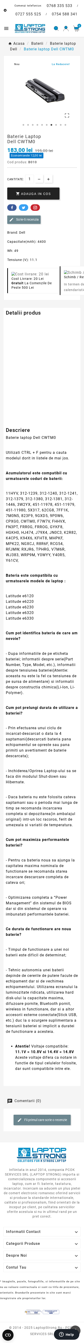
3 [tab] (32, 125)
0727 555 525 (28, 14)
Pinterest (35, 207)
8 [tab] (56, 125)
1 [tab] (23, 125)
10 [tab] (65, 125)
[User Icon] (66, 28)
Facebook (12, 207)
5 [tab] (42, 125)
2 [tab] (28, 125)
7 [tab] (51, 125)
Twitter (23, 207)
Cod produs (16, 322)
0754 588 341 (64, 14)
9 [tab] (60, 125)
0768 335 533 (59, 5)
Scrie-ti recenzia (27, 219)
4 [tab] (37, 125)
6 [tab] (46, 125)
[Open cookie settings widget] (8, 1335)
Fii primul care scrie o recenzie (45, 1120)
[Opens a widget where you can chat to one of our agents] (66, 1335)
